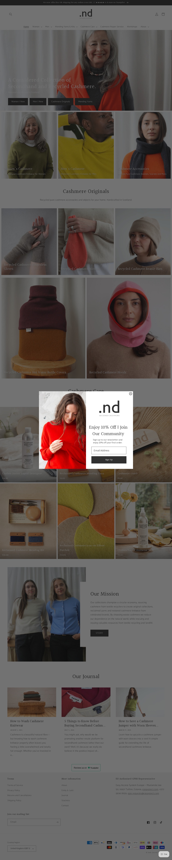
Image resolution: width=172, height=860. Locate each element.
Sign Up (109, 459)
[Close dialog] (130, 393)
